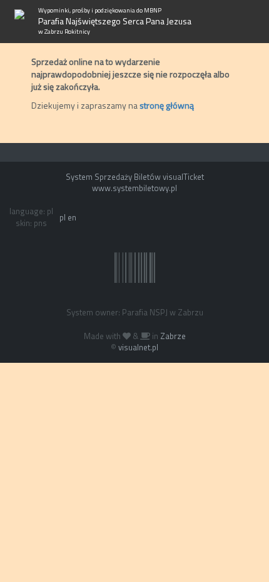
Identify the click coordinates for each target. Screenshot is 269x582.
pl (62, 217)
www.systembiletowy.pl (134, 188)
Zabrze (173, 336)
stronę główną (167, 105)
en (72, 217)
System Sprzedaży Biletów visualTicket (135, 176)
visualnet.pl (138, 347)
